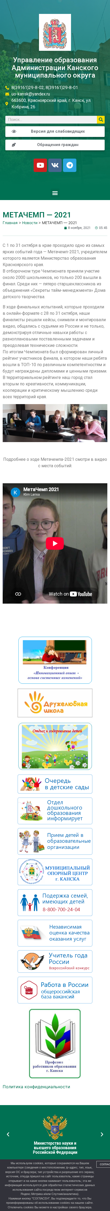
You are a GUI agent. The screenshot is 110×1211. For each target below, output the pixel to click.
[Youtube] (40, 165)
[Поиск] (101, 120)
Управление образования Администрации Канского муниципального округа (55, 67)
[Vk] (55, 165)
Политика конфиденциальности (36, 1086)
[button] (55, 193)
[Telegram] (69, 165)
